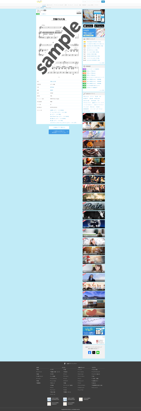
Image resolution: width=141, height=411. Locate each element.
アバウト (96, 5)
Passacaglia (93, 100)
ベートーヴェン (81, 376)
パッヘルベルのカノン (88, 104)
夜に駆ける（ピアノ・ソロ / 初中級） (58, 118)
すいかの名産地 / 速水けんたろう (93, 85)
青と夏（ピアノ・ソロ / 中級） (56, 120)
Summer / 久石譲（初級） (92, 54)
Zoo (100, 96)
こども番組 (53, 376)
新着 (66, 5)
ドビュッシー (81, 380)
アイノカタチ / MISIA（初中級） (93, 52)
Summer (98, 106)
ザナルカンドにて (87, 102)
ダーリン (92, 96)
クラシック (53, 394)
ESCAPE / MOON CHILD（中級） (93, 56)
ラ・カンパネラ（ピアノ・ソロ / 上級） (58, 112)
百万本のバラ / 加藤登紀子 (92, 87)
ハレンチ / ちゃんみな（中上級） (93, 58)
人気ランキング (40, 376)
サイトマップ (95, 387)
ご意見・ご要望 (95, 378)
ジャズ (65, 378)
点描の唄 (91, 98)
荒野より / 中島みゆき (91, 71)
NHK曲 (52, 385)
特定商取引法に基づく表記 (97, 385)
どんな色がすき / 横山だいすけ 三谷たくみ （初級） (96, 43)
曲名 (38, 369)
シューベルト (81, 389)
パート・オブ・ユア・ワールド (96, 108)
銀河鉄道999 (86, 108)
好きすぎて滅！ (87, 100)
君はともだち (86, 96)
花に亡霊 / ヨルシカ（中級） (92, 50)
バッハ (80, 378)
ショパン (80, 369)
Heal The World (87, 111)
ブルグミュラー (81, 387)
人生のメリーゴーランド (99, 104)
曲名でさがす (50, 5)
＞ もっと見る (101, 62)
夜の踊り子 (86, 98)
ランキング (70, 5)
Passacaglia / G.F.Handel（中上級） (94, 41)
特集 (80, 5)
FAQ (93, 376)
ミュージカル (53, 380)
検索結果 (42, 7)
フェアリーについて (96, 371)
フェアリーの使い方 (96, 374)
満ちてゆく (92, 106)
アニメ (65, 374)
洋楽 (65, 369)
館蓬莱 (51, 90)
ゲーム (52, 387)
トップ (44, 5)
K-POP (52, 374)
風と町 (96, 96)
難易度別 (84, 5)
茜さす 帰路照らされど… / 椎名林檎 (94, 79)
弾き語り (66, 371)
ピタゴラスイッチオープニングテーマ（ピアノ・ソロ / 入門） (63, 122)
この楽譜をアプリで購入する (59, 127)
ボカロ (65, 389)
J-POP (52, 369)
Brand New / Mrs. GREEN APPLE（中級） (95, 45)
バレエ (65, 387)
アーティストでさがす (58, 5)
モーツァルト (81, 374)
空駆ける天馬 (53, 81)
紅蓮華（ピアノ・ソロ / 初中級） (57, 110)
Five (98, 100)
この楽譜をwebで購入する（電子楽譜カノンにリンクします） (59, 132)
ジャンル (76, 5)
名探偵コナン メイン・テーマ (98, 102)
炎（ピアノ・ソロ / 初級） (56, 114)
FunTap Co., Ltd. (70, 409)
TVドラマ (66, 380)
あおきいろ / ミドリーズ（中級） (93, 47)
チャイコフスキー (82, 385)
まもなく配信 (90, 5)
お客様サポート (95, 380)
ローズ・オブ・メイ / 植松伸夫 (93, 69)
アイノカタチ (86, 106)
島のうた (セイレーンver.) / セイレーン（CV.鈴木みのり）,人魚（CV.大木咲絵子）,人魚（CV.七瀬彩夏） (96, 77)
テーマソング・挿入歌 (68, 385)
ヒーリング (53, 389)
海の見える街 (97, 98)
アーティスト (39, 371)
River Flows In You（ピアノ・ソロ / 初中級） (60, 116)
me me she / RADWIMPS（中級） (93, 60)
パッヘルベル (81, 371)
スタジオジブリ (54, 378)
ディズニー (66, 376)
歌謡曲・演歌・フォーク (55, 371)
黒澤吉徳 (52, 87)
